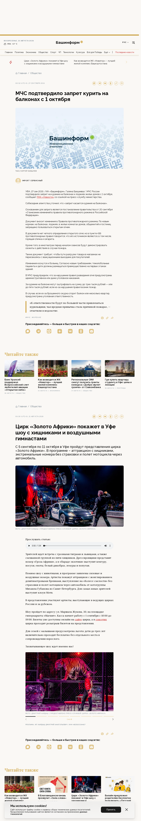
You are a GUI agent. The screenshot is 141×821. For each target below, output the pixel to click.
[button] (112, 719)
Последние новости (124, 52)
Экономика (31, 52)
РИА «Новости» (45, 197)
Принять (111, 809)
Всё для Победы (94, 52)
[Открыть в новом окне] (27, 331)
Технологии (68, 52)
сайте (78, 619)
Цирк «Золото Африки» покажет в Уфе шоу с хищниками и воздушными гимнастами (46, 62)
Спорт (53, 52)
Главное (9, 52)
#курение (36, 317)
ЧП (59, 52)
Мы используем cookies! (28, 806)
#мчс (27, 317)
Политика (19, 52)
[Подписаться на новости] (91, 331)
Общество (43, 52)
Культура (80, 52)
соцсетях (101, 619)
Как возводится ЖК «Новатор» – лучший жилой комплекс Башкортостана (94, 62)
